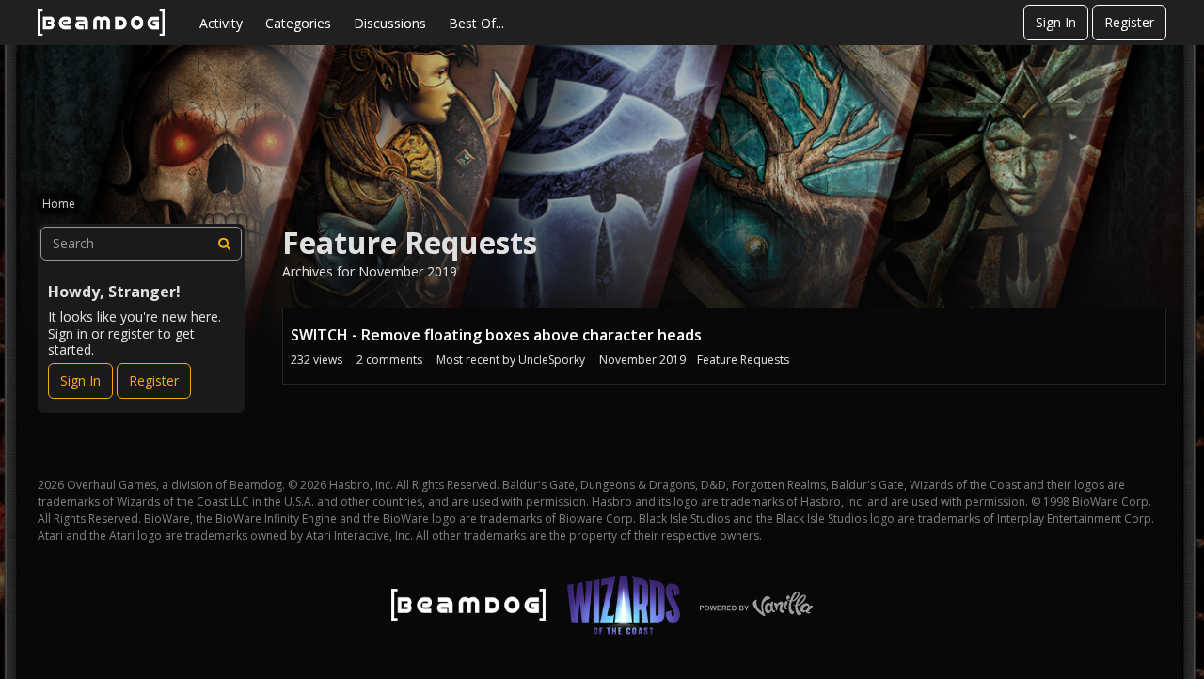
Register (1129, 22)
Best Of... (476, 23)
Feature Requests (743, 360)
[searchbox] (141, 244)
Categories (298, 23)
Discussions (390, 23)
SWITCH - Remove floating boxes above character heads (496, 334)
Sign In (1056, 22)
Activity (221, 23)
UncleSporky (551, 360)
